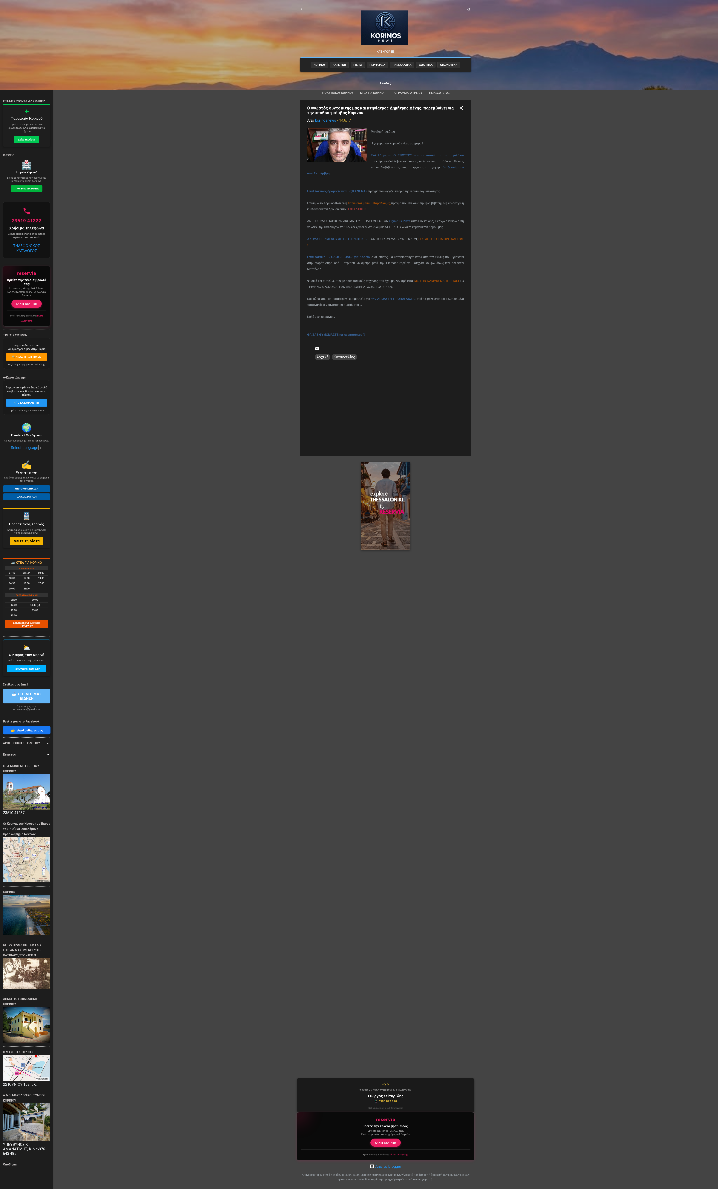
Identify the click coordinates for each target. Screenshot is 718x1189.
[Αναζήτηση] (469, 10)
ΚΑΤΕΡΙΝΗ (339, 64)
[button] (461, 108)
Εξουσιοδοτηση (26, 496)
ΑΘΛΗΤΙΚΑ (426, 64)
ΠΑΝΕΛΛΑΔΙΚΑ (402, 64)
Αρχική (322, 357)
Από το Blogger (387, 1166)
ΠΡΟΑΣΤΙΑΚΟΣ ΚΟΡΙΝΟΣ (337, 93)
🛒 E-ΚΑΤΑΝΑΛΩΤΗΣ (26, 402)
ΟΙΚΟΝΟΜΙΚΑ (448, 64)
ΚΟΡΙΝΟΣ (319, 64)
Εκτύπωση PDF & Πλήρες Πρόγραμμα (26, 624)
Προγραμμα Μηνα (27, 188)
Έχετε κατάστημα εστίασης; (385, 1154)
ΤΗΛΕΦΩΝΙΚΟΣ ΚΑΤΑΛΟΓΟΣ (26, 248)
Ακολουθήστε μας (27, 730)
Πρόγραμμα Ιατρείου (406, 93)
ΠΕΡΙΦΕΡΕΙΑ (377, 64)
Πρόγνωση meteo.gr (27, 668)
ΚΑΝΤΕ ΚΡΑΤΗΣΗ (385, 1142)
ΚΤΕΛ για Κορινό (372, 93)
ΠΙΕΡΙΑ (357, 64)
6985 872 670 (385, 1101)
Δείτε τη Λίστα (26, 139)
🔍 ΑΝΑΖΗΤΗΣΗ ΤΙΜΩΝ (26, 356)
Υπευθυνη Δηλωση (27, 488)
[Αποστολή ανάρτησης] (317, 349)
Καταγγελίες (344, 357)
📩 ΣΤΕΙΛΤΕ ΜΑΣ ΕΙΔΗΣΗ (27, 696)
